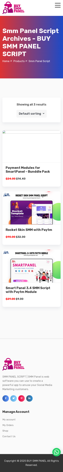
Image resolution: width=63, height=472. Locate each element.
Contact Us (9, 436)
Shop (5, 430)
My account (9, 419)
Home (5, 61)
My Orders (8, 425)
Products (19, 61)
